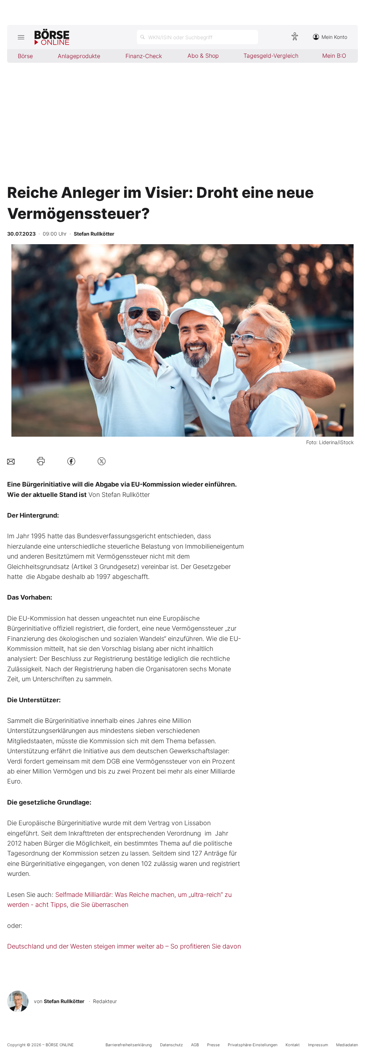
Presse (213, 1044)
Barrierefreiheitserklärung (129, 1044)
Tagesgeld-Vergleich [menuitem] (270, 55)
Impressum (318, 1044)
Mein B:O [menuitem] (334, 55)
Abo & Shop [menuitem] (203, 55)
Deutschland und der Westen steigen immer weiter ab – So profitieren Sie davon (124, 946)
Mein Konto (334, 37)
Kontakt (293, 1044)
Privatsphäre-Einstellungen (252, 1044)
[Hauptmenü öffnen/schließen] (21, 37)
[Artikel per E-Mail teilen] (11, 461)
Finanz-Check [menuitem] (143, 56)
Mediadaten (347, 1044)
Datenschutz (171, 1044)
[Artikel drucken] (41, 461)
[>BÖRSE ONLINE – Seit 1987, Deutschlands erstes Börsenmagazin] (52, 37)
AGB (195, 1044)
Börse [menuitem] (25, 56)
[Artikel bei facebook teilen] (71, 461)
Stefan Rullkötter (64, 1001)
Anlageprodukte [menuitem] (79, 56)
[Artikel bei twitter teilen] (101, 461)
